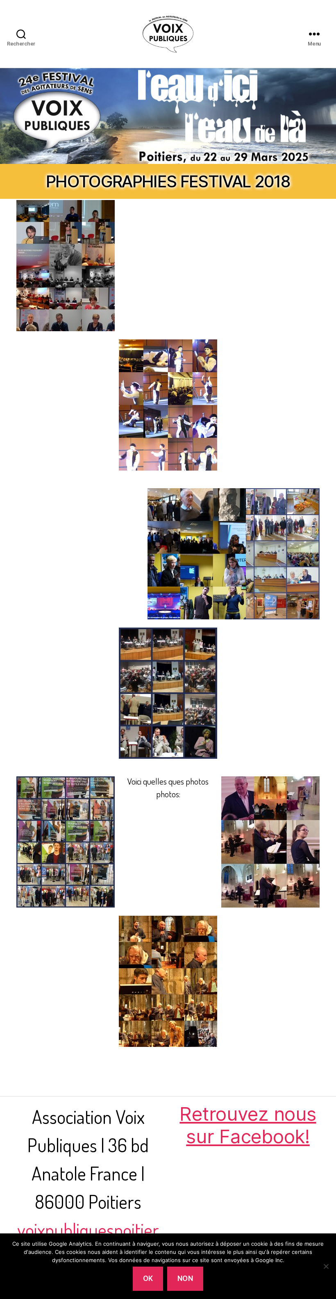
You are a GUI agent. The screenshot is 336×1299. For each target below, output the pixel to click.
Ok (148, 1278)
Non (185, 1278)
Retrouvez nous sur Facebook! (247, 1125)
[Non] (326, 1266)
